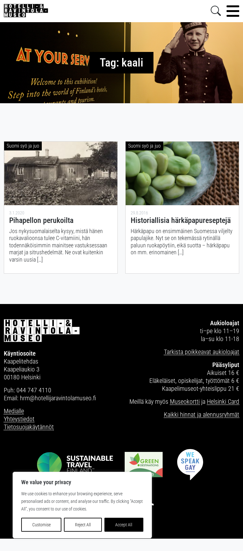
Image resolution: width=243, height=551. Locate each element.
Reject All (83, 524)
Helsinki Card (223, 401)
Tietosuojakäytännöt (29, 427)
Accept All (123, 524)
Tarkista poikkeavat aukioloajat (201, 352)
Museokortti (185, 401)
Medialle (14, 411)
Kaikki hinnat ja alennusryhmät (201, 414)
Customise (41, 524)
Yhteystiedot (19, 419)
